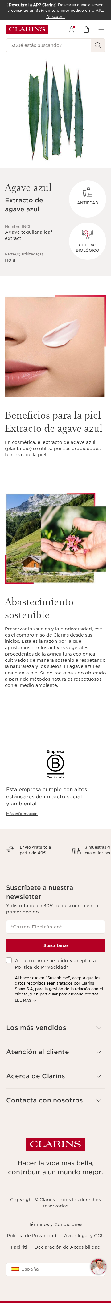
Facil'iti (19, 1263)
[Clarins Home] (27, 29)
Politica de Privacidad (40, 983)
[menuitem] (71, 29)
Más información (22, 813)
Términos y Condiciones (55, 1240)
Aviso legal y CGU (84, 1252)
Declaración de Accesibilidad (68, 1263)
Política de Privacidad (31, 1252)
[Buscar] (98, 45)
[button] (55, 1044)
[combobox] (55, 1285)
